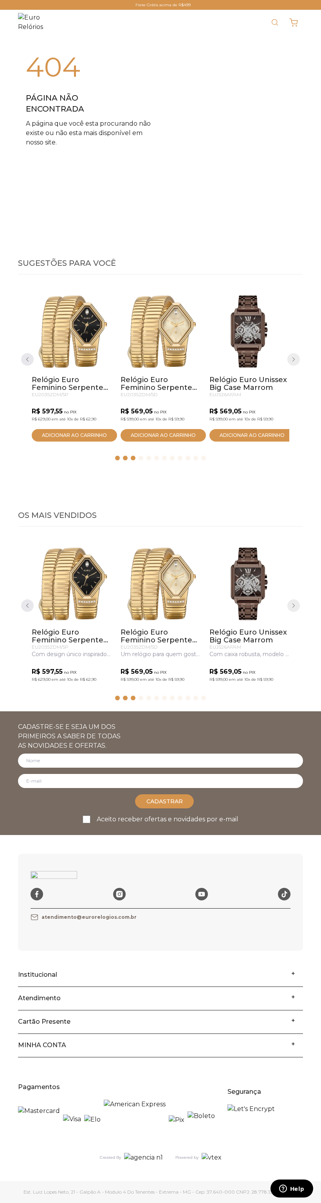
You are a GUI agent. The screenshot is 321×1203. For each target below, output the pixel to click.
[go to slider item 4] (148, 458)
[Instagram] (119, 894)
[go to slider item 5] (156, 458)
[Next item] (293, 359)
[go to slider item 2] (133, 458)
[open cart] (293, 22)
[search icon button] (274, 22)
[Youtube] (201, 894)
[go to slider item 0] (117, 458)
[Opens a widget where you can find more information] (291, 1189)
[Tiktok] (284, 894)
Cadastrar (164, 801)
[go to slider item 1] (125, 458)
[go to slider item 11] (203, 458)
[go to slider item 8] (180, 458)
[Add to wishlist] (98, 305)
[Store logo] (36, 22)
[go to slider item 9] (188, 458)
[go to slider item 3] (141, 458)
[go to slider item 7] (172, 458)
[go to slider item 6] (164, 458)
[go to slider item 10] (195, 458)
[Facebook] (37, 894)
